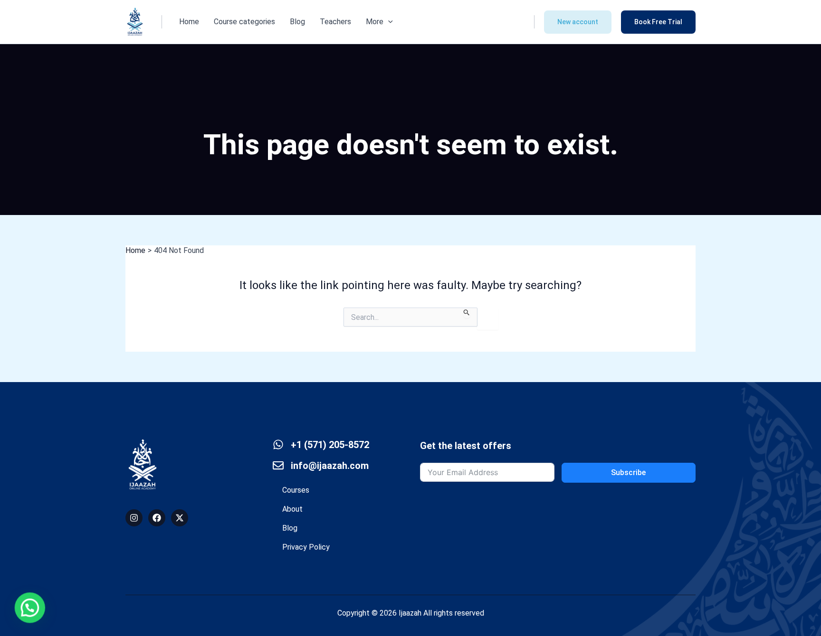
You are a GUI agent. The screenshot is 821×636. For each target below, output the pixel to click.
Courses (295, 490)
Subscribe (628, 472)
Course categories (244, 21)
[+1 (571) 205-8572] (278, 444)
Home (189, 21)
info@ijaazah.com (330, 465)
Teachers (335, 21)
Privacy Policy (306, 547)
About (292, 509)
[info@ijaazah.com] (278, 465)
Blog (297, 21)
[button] (388, 22)
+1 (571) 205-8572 (330, 444)
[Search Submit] (466, 313)
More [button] (374, 21)
